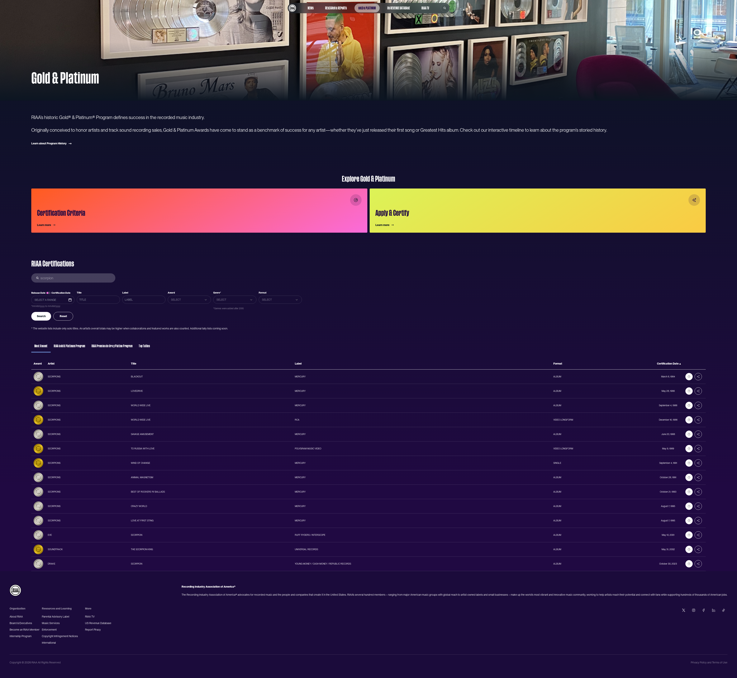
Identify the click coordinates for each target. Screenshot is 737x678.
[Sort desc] (680, 364)
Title (79, 292)
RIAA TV (425, 8)
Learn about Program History (49, 143)
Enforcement (49, 629)
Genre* (217, 292)
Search (41, 316)
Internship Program (20, 636)
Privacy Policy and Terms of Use (709, 662)
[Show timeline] (689, 376)
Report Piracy (93, 629)
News (311, 8)
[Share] (698, 376)
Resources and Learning (57, 608)
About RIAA (16, 616)
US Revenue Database (398, 8)
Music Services (51, 623)
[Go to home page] (292, 8)
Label (125, 292)
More (88, 608)
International (49, 642)
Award (171, 292)
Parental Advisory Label (55, 616)
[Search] (445, 8)
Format (262, 292)
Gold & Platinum (367, 8)
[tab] (41, 348)
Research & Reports (336, 8)
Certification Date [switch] (60, 293)
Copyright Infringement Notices (60, 636)
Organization (17, 608)
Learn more (44, 225)
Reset (63, 316)
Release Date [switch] (38, 293)
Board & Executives (21, 623)
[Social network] (683, 610)
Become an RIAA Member (25, 629)
